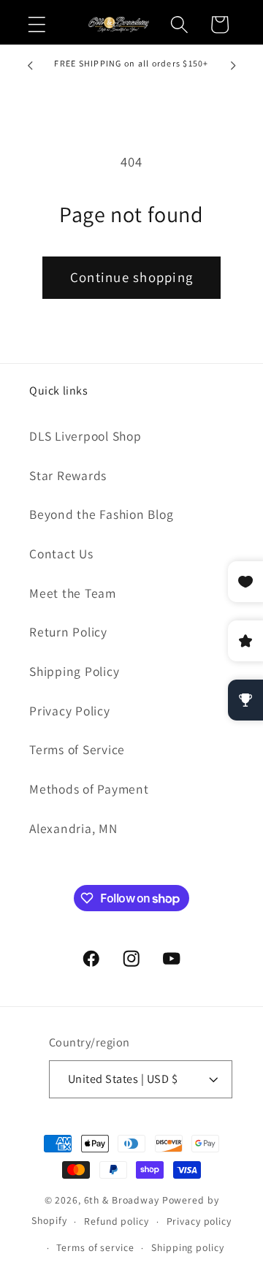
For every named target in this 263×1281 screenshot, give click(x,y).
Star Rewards (68, 475)
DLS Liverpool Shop (85, 435)
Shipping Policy (74, 671)
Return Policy (68, 631)
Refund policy (116, 1221)
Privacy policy (199, 1221)
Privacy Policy (69, 710)
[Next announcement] (233, 66)
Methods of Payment (89, 788)
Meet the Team (72, 593)
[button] (37, 24)
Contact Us (61, 553)
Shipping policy (187, 1247)
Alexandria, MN (73, 828)
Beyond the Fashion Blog (101, 514)
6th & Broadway (121, 1199)
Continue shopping (131, 277)
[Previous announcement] (30, 66)
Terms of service (95, 1247)
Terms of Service (77, 749)
